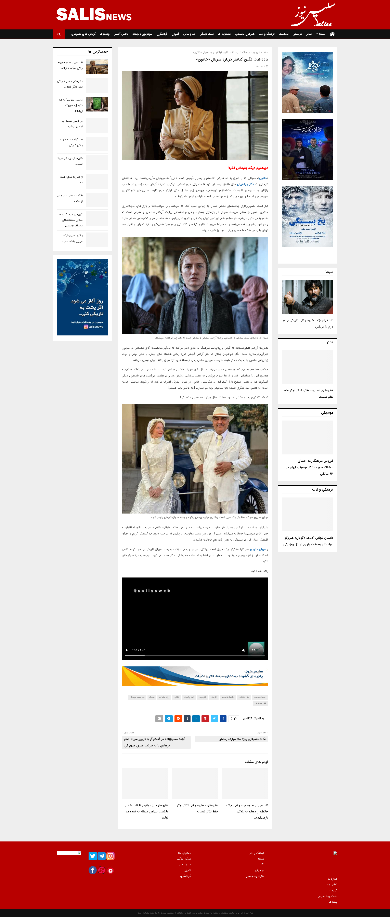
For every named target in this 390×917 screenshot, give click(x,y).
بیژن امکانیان (244, 697)
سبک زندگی (206, 34)
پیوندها (333, 902)
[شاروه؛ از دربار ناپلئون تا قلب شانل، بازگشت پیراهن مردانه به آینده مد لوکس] (97, 162)
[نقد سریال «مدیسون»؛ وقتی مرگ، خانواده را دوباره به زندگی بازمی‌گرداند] (97, 66)
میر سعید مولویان (137, 697)
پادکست (284, 34)
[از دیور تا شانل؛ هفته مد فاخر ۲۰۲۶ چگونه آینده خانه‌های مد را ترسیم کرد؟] (97, 181)
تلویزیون (202, 697)
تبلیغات (333, 890)
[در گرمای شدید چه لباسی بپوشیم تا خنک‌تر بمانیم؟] (97, 125)
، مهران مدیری (260, 697)
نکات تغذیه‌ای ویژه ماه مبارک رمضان (242, 739)
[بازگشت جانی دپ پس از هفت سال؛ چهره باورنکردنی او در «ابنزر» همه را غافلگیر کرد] (97, 200)
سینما (322, 34)
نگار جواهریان (245, 184)
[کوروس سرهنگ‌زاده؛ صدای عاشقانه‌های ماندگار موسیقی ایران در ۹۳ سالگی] (307, 437)
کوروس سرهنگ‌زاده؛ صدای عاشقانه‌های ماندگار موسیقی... (71, 220)
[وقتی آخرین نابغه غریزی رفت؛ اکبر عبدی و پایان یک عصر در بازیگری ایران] (97, 239)
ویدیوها (104, 34)
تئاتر (309, 34)
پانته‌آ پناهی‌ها (228, 697)
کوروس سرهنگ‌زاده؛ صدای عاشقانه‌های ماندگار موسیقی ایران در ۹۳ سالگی (309, 467)
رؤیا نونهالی (164, 697)
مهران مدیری (258, 549)
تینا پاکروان (189, 697)
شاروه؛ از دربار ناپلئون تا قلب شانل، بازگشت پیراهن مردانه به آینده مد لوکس (146, 811)
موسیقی (297, 34)
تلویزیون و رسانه (142, 34)
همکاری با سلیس (327, 896)
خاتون (263, 178)
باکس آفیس (121, 34)
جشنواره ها (224, 34)
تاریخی (214, 697)
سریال (152, 697)
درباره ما (332, 879)
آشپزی (175, 34)
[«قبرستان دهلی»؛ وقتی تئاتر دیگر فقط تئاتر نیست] (307, 367)
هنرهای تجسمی (245, 34)
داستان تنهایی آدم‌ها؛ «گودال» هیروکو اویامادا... (71, 105)
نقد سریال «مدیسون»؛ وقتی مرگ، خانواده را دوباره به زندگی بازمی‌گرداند (247, 811)
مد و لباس (189, 34)
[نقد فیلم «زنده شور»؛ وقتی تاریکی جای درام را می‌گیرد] (307, 297)
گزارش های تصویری (83, 34)
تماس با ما (331, 884)
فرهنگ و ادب (267, 34)
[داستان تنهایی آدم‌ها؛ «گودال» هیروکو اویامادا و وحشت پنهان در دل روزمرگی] (307, 514)
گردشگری (162, 34)
